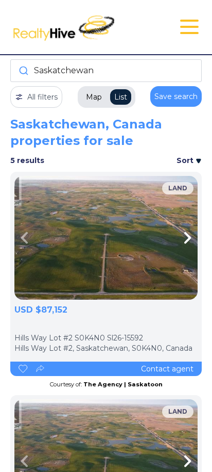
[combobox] (106, 70)
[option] (106, 238)
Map (94, 97)
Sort (186, 160)
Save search (176, 96)
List (120, 97)
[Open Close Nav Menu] (189, 26)
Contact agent (167, 368)
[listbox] (106, 238)
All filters (42, 97)
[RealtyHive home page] (74, 27)
